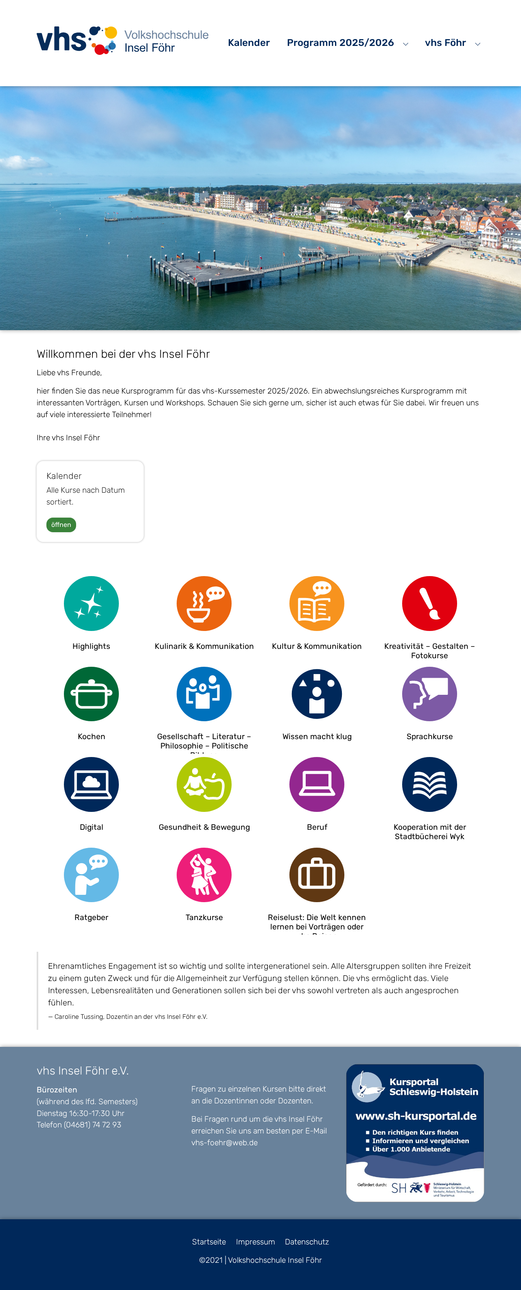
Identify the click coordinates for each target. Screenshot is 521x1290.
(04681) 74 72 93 (92, 1124)
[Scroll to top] (501, 1270)
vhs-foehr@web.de (224, 1142)
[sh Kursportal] (415, 1133)
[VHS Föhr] (122, 40)
